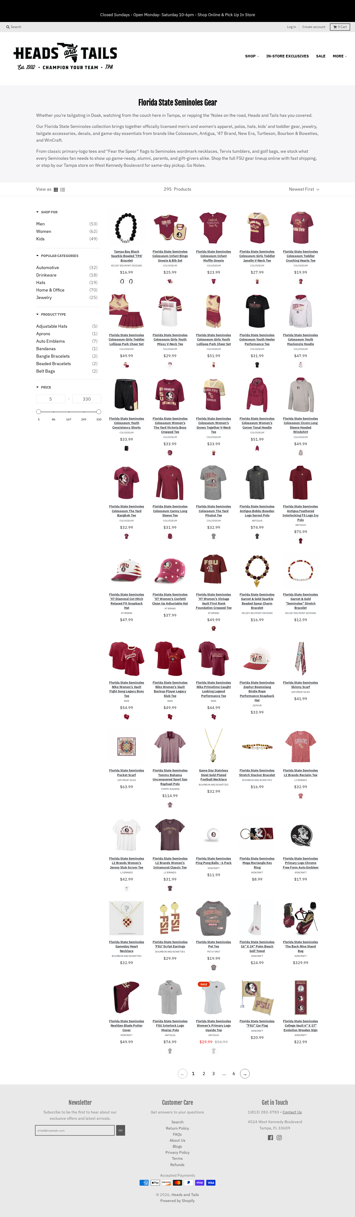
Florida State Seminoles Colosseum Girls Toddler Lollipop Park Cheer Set (126, 339)
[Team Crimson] (170, 716)
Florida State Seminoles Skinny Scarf (300, 685)
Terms (177, 1158)
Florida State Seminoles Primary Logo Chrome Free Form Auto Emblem (301, 862)
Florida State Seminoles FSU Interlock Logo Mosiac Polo (170, 1025)
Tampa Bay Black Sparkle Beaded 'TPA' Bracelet (126, 256)
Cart (342, 27)
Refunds (177, 1164)
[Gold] (122, 281)
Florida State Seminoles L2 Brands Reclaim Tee (300, 772)
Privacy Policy (177, 1152)
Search (177, 1122)
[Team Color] (170, 281)
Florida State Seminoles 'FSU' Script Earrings (170, 944)
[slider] (38, 411)
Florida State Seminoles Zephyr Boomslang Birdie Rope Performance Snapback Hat (257, 691)
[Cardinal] (213, 628)
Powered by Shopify (177, 1200)
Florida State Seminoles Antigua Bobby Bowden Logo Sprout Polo (257, 510)
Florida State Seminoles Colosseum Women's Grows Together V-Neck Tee (213, 425)
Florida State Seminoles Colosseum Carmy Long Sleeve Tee (170, 510)
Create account (313, 27)
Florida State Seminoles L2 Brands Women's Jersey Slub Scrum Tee (126, 862)
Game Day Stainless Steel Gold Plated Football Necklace (213, 774)
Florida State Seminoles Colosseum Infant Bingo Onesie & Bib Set (170, 256)
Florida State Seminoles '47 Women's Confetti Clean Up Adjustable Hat (170, 598)
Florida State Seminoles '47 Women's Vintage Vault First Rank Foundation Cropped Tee (214, 601)
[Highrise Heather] (213, 1051)
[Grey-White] (170, 1051)
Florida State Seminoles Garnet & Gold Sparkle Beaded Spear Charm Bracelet (257, 601)
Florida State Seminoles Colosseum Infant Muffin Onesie (213, 256)
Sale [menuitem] (321, 56)
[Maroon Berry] (170, 804)
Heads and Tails (185, 1194)
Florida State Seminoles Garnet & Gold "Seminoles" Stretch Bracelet (300, 601)
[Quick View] (140, 225)
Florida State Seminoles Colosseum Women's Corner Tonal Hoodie (257, 423)
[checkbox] (67, 224)
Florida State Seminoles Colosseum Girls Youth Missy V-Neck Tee (170, 339)
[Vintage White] (126, 888)
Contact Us (292, 1112)
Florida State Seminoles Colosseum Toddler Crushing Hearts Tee (300, 256)
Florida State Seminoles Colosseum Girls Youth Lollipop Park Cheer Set (213, 339)
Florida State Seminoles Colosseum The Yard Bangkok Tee (126, 510)
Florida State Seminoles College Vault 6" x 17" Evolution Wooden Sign (300, 1025)
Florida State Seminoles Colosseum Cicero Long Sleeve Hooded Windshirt (300, 425)
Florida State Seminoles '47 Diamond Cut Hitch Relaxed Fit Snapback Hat (126, 601)
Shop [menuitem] (250, 56)
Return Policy (177, 1128)
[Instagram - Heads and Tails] (279, 1138)
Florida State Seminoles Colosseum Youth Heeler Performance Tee (257, 339)
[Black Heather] (257, 536)
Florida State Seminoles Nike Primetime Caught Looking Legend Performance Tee (213, 689)
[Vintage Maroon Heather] (170, 888)
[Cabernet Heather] (300, 540)
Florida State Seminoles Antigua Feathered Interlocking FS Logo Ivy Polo (301, 513)
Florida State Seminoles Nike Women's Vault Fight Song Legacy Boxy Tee (126, 689)
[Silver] (131, 281)
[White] (170, 365)
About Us (177, 1140)
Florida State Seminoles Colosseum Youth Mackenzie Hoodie (300, 339)
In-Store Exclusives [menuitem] (287, 56)
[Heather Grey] (213, 536)
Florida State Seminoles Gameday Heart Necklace (126, 946)
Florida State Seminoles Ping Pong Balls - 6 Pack (214, 860)
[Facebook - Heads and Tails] (270, 1138)
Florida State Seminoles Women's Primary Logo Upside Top (213, 1025)
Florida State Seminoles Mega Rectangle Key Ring (257, 862)
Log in (291, 27)
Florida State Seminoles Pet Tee (213, 944)
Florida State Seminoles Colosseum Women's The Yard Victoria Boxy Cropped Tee (170, 425)
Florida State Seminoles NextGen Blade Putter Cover (126, 1025)
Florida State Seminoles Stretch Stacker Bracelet (257, 772)
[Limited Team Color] (257, 365)
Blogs (177, 1146)
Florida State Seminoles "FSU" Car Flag (257, 1023)
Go (121, 1130)
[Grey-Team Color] (300, 452)
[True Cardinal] (300, 796)
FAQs (177, 1134)
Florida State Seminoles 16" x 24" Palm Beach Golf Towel (257, 946)
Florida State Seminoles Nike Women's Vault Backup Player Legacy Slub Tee (170, 689)
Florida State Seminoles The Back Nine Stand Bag (300, 946)
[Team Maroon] (213, 716)
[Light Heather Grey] (300, 365)
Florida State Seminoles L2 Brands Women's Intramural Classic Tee (170, 862)
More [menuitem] (338, 56)
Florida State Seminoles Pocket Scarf (126, 772)
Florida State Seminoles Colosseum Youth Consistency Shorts (126, 423)
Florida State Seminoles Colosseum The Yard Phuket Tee (213, 510)
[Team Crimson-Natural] (126, 716)
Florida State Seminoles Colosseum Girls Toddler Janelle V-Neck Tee (257, 256)
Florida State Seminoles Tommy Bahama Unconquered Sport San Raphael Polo (170, 777)
